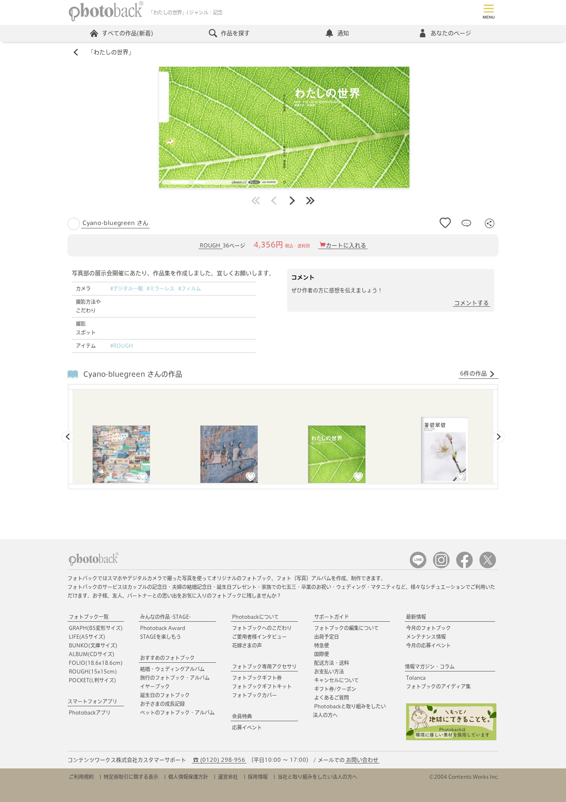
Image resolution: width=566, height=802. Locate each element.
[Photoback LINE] (418, 566)
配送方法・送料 (331, 662)
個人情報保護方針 (188, 776)
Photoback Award (162, 627)
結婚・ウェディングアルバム (172, 668)
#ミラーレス (160, 288)
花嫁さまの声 (247, 645)
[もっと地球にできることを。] (451, 738)
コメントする (471, 303)
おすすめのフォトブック (167, 657)
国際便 (321, 654)
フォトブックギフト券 (257, 677)
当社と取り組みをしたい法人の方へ (317, 776)
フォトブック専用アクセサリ (264, 666)
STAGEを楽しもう (160, 636)
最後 (310, 200)
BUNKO (93, 645)
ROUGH (210, 245)
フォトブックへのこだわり (262, 627)
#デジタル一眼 (126, 288)
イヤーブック (155, 686)
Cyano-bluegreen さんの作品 (132, 374)
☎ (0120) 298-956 (219, 760)
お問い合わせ (362, 760)
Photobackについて (255, 616)
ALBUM (91, 654)
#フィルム (189, 288)
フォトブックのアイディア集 (438, 686)
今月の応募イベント (428, 645)
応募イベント (247, 727)
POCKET (92, 680)
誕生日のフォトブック (165, 695)
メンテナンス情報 (426, 636)
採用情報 (258, 776)
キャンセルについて (336, 680)
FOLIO (96, 662)
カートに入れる (346, 245)
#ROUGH (121, 345)
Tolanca (416, 677)
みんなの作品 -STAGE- (165, 616)
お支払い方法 (329, 671)
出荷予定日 (326, 636)
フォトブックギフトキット (262, 686)
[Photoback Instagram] (441, 566)
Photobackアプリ (90, 712)
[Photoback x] (487, 566)
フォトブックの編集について (346, 627)
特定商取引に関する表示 (131, 776)
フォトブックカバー (254, 695)
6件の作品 (473, 373)
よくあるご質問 (331, 697)
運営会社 (228, 776)
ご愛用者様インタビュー (259, 636)
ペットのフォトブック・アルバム (177, 712)
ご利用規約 (81, 776)
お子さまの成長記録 (162, 703)
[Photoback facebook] (464, 566)
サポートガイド (331, 616)
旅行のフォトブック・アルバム (175, 677)
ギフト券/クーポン (335, 688)
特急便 (321, 645)
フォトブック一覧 (89, 616)
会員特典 (242, 716)
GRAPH (96, 627)
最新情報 (416, 616)
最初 (256, 200)
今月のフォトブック (428, 627)
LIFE (87, 636)
